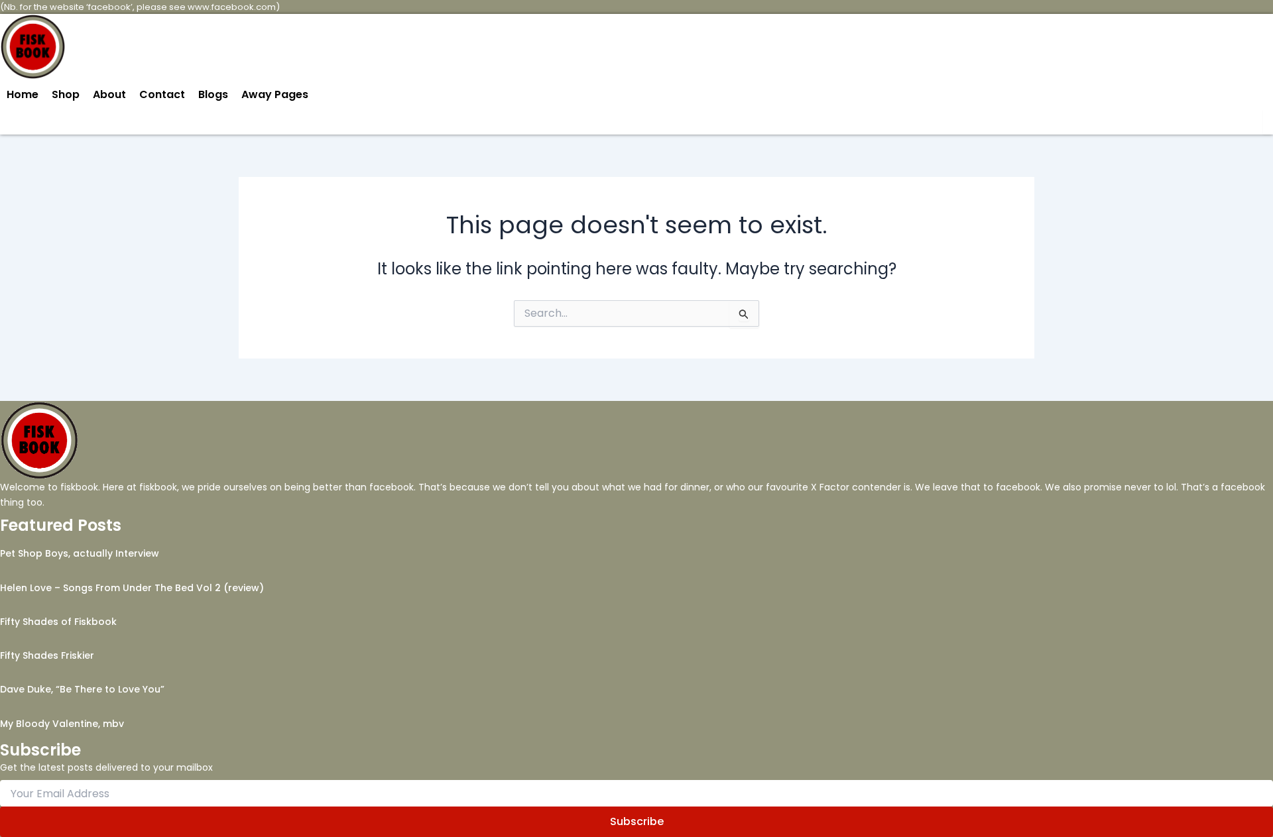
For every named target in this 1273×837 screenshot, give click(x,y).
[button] (278, 95)
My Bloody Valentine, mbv (62, 723)
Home (22, 94)
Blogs (213, 94)
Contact (162, 94)
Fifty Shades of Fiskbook (58, 621)
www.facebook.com (232, 7)
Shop (66, 94)
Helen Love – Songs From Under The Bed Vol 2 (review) (132, 587)
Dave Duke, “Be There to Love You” (82, 689)
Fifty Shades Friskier (47, 655)
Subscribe (637, 821)
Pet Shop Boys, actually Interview (79, 553)
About (109, 94)
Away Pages (274, 94)
